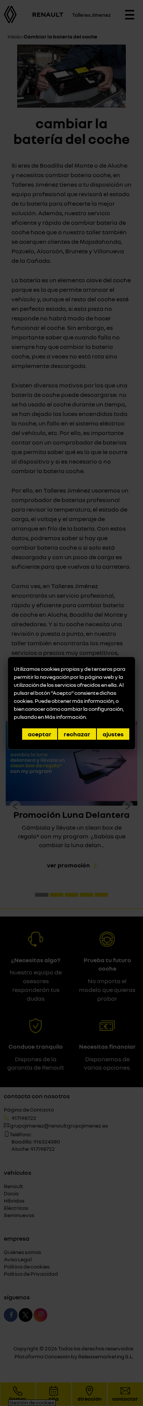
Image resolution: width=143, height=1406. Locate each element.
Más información (65, 716)
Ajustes (113, 734)
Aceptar (39, 734)
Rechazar (77, 734)
